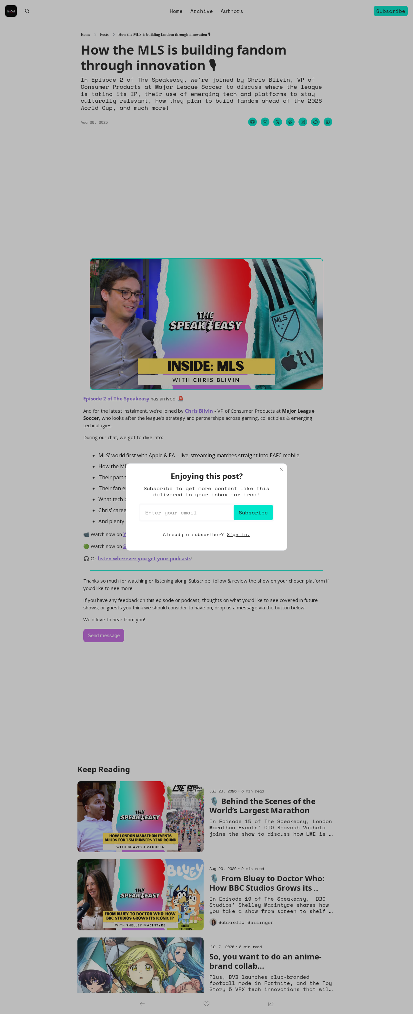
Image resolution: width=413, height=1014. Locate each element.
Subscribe (253, 512)
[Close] (281, 469)
